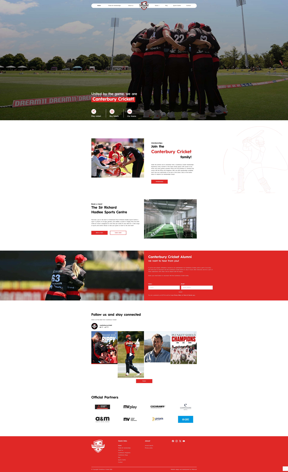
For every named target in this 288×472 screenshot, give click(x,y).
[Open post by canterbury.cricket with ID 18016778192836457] (157, 346)
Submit (180, 292)
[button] (157, 6)
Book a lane (99, 232)
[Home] (144, 5)
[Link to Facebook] (173, 441)
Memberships (159, 181)
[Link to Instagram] (176, 441)
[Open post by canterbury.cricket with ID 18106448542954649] (104, 347)
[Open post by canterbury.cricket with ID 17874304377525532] (131, 354)
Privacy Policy (177, 295)
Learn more (118, 232)
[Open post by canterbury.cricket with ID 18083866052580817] (183, 347)
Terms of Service (188, 295)
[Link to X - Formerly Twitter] (180, 441)
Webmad (194, 469)
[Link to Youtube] (184, 441)
